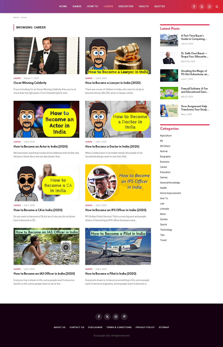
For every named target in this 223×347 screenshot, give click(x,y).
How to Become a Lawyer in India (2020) (113, 83)
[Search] (216, 6)
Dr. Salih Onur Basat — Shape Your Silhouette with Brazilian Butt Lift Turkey (194, 55)
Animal (163, 151)
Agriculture (166, 135)
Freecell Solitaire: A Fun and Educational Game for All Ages (194, 91)
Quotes (159, 6)
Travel (163, 240)
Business (164, 161)
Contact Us (77, 327)
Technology (166, 229)
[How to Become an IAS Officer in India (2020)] (46, 246)
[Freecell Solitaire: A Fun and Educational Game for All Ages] (169, 93)
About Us (59, 327)
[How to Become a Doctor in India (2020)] (118, 119)
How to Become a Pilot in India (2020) (110, 273)
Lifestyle (164, 208)
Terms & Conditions (119, 327)
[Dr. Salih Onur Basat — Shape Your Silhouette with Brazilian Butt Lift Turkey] (169, 58)
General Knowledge (170, 182)
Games (77, 6)
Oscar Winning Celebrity (30, 83)
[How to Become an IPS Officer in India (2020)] (118, 182)
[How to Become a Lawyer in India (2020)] (118, 55)
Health (144, 6)
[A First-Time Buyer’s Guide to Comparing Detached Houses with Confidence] (169, 40)
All (161, 141)
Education (126, 6)
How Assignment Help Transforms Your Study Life (194, 108)
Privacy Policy (145, 327)
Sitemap (164, 327)
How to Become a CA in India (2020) (38, 210)
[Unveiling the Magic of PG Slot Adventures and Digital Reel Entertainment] (169, 75)
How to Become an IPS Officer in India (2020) (115, 210)
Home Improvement (170, 193)
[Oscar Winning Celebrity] (46, 55)
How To (92, 6)
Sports (163, 224)
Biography (165, 156)
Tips (162, 235)
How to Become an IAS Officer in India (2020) (44, 273)
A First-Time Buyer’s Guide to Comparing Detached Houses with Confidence (194, 38)
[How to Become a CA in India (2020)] (46, 182)
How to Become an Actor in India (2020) (41, 146)
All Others (165, 146)
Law (162, 203)
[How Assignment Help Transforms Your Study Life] (169, 111)
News (163, 214)
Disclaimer (95, 327)
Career (108, 6)
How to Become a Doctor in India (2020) (112, 146)
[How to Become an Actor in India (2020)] (46, 119)
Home (63, 6)
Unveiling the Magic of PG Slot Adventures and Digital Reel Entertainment (195, 73)
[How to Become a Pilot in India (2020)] (118, 246)
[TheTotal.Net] (29, 6)
